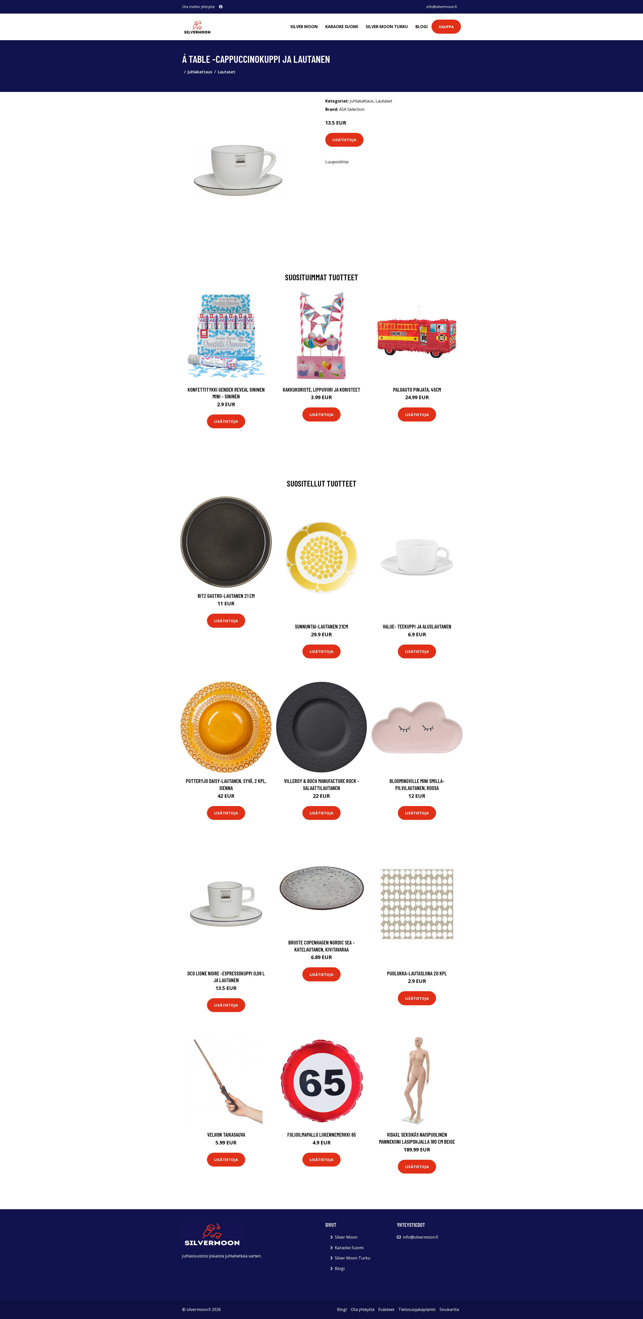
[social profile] (221, 7)
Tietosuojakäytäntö (417, 1309)
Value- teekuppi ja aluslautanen (417, 626)
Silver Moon (304, 26)
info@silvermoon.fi (441, 6)
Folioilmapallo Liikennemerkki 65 (321, 1134)
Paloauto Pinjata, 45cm (417, 389)
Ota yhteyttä (362, 1309)
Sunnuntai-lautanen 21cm (321, 626)
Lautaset (226, 72)
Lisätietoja (344, 139)
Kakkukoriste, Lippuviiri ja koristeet (321, 389)
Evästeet (386, 1309)
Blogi (421, 26)
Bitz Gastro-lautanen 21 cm (226, 596)
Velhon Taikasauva (226, 1134)
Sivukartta (449, 1309)
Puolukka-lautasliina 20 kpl (417, 973)
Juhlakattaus (200, 72)
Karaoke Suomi (341, 26)
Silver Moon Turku (387, 26)
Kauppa (446, 26)
